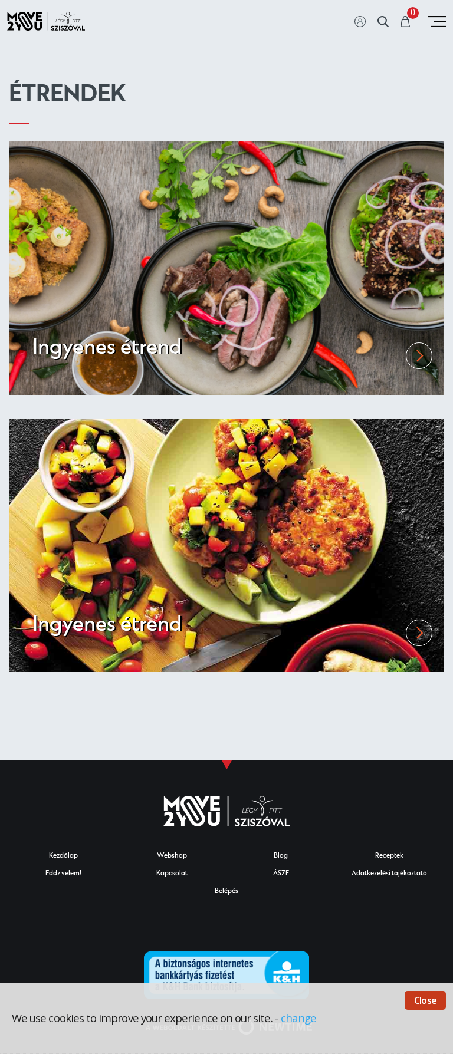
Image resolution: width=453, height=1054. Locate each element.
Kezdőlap (63, 856)
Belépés (226, 891)
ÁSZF (281, 874)
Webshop (172, 856)
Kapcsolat (172, 874)
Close (425, 1000)
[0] (406, 22)
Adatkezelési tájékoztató (389, 874)
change (298, 1017)
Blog (281, 856)
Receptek (389, 856)
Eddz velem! (63, 874)
